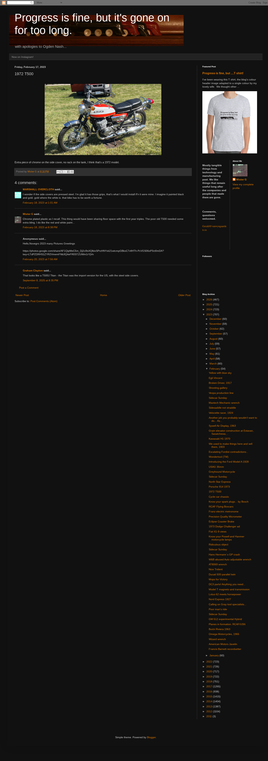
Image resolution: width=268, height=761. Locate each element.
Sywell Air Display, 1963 (222, 425)
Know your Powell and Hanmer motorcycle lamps (226, 538)
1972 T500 (215, 491)
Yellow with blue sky (220, 372)
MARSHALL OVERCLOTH (38, 189)
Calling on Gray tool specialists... (227, 604)
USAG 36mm (216, 466)
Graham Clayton (33, 270)
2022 (209, 661)
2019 (209, 676)
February (215, 368)
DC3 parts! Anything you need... (227, 584)
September (216, 333)
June (212, 348)
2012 (209, 711)
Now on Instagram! (23, 56)
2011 (209, 716)
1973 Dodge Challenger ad (224, 526)
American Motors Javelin (223, 644)
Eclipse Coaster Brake (221, 521)
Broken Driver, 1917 (220, 382)
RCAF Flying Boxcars (221, 506)
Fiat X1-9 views (217, 531)
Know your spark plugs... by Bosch (228, 501)
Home (103, 295)
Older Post (184, 295)
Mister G (28, 214)
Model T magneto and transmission (229, 589)
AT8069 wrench (218, 564)
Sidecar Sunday (218, 397)
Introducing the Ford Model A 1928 (229, 461)
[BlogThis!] (61, 172)
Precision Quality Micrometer (225, 516)
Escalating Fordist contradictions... (228, 451)
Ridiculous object (218, 544)
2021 (209, 666)
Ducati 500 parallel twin (222, 574)
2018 (209, 681)
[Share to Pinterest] (72, 172)
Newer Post (22, 295)
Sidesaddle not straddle (222, 407)
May (212, 353)
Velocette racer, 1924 (221, 412)
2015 (209, 696)
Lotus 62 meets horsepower (225, 594)
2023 (209, 314)
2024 (209, 309)
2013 (209, 706)
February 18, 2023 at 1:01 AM (40, 202)
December (215, 318)
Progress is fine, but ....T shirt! (222, 73)
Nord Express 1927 (220, 599)
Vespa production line (221, 392)
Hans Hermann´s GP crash (224, 554)
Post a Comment (28, 287)
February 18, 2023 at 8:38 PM (40, 227)
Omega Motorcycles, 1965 (224, 634)
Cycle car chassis (219, 496)
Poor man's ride (218, 609)
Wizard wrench (217, 639)
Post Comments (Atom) (43, 301)
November (215, 323)
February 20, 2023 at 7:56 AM (40, 259)
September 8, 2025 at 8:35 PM (40, 280)
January (214, 655)
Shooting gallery (218, 387)
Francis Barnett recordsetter (225, 649)
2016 (209, 691)
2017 (209, 686)
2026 (209, 299)
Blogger (151, 737)
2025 (209, 304)
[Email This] (58, 172)
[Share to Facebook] (68, 172)
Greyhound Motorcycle (222, 471)
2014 (209, 701)
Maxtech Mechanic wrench (224, 402)
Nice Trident (216, 569)
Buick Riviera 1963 (219, 629)
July (212, 343)
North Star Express (220, 481)
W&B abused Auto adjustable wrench (230, 559)
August (213, 338)
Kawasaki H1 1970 (219, 438)
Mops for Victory (218, 579)
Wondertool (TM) (218, 456)
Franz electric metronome (223, 511)
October (214, 328)
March (213, 363)
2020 (209, 671)
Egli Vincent (215, 377)
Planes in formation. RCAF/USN (227, 624)
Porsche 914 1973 (219, 486)
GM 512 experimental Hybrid (225, 619)
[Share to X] (65, 172)
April (212, 358)
